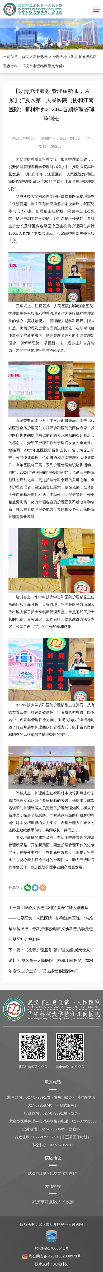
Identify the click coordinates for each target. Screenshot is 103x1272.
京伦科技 (60, 1264)
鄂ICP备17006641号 (52, 1248)
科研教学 (40, 57)
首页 (25, 57)
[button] (35, 44)
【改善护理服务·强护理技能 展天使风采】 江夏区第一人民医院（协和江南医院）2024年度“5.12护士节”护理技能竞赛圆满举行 (50, 960)
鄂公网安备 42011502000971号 (55, 1256)
